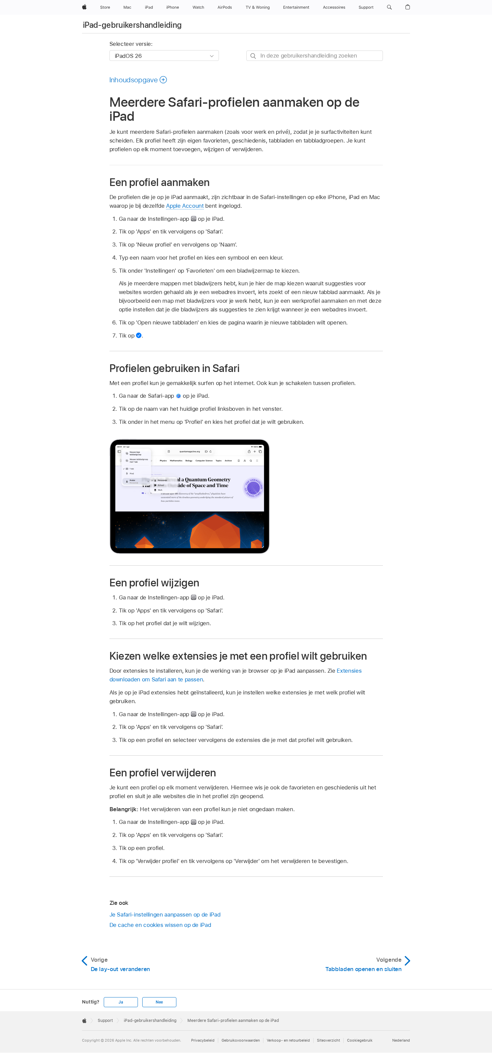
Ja (120, 1002)
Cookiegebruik (360, 1040)
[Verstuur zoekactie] (253, 56)
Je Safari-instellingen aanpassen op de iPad (165, 914)
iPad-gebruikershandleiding (132, 25)
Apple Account (184, 205)
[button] (389, 7)
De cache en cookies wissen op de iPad (160, 925)
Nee (159, 1002)
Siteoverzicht (328, 1040)
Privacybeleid (203, 1040)
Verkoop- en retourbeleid (288, 1040)
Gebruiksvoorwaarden (241, 1040)
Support (105, 1020)
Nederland (401, 1040)
